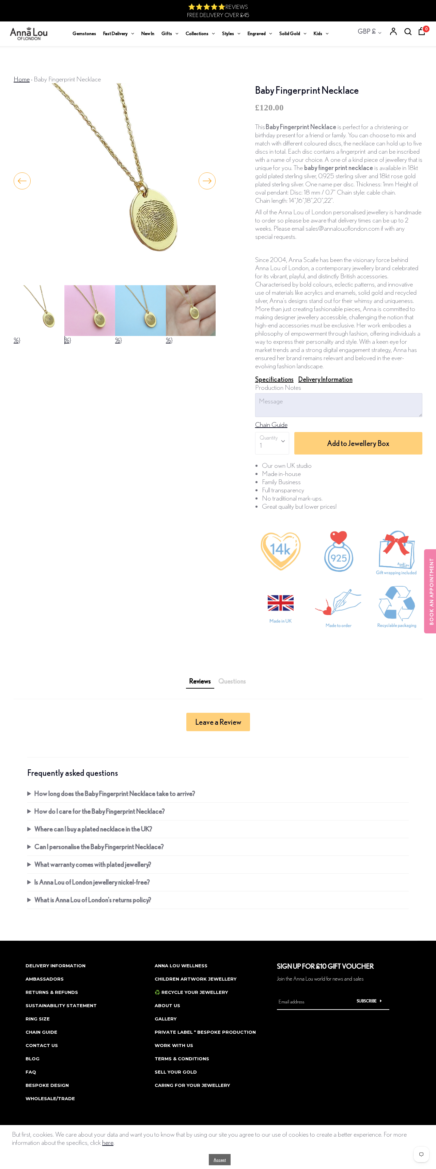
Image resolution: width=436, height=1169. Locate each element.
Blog (33, 1058)
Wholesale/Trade (50, 1098)
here (107, 1142)
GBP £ (367, 31)
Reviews (200, 681)
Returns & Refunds (52, 992)
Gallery (165, 1018)
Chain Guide (271, 424)
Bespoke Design (47, 1085)
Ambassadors (45, 979)
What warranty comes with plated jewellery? (92, 864)
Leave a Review (218, 722)
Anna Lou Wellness (181, 965)
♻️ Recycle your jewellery (191, 992)
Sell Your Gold (176, 1072)
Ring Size (38, 1018)
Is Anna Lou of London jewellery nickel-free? (92, 882)
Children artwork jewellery (195, 979)
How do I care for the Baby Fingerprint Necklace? (99, 811)
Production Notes (278, 387)
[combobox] (272, 443)
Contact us (42, 1045)
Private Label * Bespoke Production (205, 1032)
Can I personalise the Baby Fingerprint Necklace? (99, 846)
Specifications (274, 379)
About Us (167, 1005)
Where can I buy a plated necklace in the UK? (93, 829)
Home (22, 79)
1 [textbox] (261, 445)
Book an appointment (431, 591)
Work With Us (174, 1045)
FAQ (31, 1072)
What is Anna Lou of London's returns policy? (92, 900)
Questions (232, 681)
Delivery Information (325, 379)
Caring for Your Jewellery (192, 1085)
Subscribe (367, 1001)
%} (17, 340)
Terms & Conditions (182, 1058)
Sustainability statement (61, 1005)
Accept (220, 1159)
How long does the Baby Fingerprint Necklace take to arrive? (114, 793)
